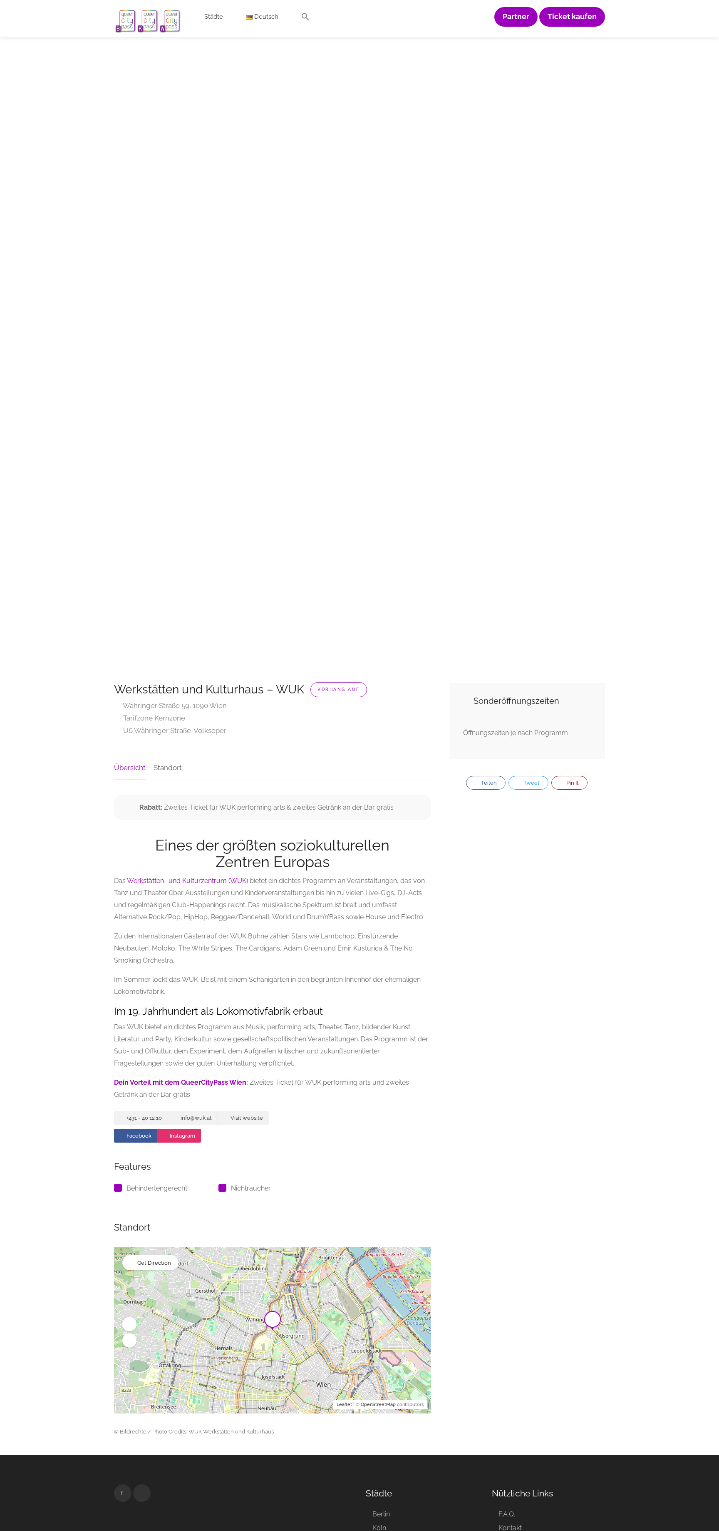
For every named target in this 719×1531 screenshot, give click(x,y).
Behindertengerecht (156, 1188)
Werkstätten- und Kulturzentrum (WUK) (187, 881)
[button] (305, 18)
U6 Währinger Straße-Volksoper (173, 730)
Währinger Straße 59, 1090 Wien (174, 705)
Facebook (138, 1136)
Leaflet (344, 1404)
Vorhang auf (338, 689)
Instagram (182, 1136)
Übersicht (130, 767)
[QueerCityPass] (148, 21)
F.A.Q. (506, 1514)
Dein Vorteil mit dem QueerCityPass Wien (180, 1082)
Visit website (246, 1118)
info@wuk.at (195, 1118)
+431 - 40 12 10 (143, 1118)
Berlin (381, 1514)
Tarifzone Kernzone (153, 718)
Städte (213, 16)
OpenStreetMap (378, 1404)
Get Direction (154, 1263)
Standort (168, 767)
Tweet (531, 783)
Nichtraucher (251, 1188)
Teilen (488, 783)
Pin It (572, 783)
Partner (516, 17)
